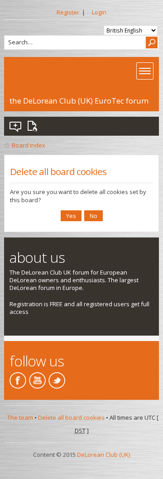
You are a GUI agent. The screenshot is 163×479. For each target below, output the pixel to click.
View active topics (34, 126)
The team (20, 417)
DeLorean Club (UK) (103, 455)
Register (68, 12)
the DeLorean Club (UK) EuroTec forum (79, 100)
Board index (28, 145)
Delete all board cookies (71, 417)
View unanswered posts (16, 126)
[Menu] (144, 71)
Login (99, 12)
